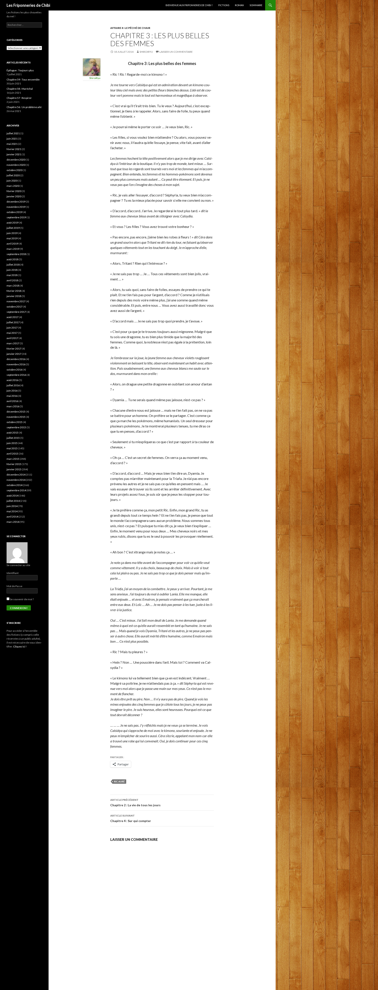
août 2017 (12, 317)
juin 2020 (12, 180)
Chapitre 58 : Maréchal (20, 88)
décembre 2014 (16, 474)
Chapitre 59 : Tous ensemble (23, 79)
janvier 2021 (14, 154)
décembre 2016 (16, 359)
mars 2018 (13, 285)
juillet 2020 (13, 175)
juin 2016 (12, 390)
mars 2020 (13, 185)
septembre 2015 (16, 427)
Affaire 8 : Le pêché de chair (130, 28)
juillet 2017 (13, 322)
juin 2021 (12, 138)
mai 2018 (12, 275)
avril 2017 (12, 338)
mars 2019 (13, 248)
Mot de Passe (14, 586)
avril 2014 (12, 516)
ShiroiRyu (146, 51)
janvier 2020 (14, 196)
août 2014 (12, 495)
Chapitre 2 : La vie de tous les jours (135, 802)
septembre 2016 (16, 374)
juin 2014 (12, 506)
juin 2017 (12, 327)
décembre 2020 (16, 159)
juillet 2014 (13, 500)
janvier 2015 (14, 469)
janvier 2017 (14, 353)
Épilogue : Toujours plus (20, 70)
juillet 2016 (13, 385)
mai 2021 (12, 143)
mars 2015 (13, 458)
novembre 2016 (16, 364)
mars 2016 (13, 406)
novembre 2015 (16, 416)
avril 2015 (12, 453)
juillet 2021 (13, 133)
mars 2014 (13, 521)
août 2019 (12, 222)
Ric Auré (119, 781)
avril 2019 (12, 243)
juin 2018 (12, 269)
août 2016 (12, 380)
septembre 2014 (16, 490)
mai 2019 (12, 238)
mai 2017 (12, 332)
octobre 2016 (14, 369)
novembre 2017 (16, 301)
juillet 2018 (13, 264)
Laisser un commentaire (176, 51)
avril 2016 (12, 401)
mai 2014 (12, 511)
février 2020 (14, 191)
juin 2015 (12, 443)
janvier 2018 (14, 296)
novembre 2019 (16, 206)
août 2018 (12, 259)
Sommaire (256, 5)
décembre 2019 (16, 201)
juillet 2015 (13, 437)
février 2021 (14, 149)
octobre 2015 (14, 422)
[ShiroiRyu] (91, 67)
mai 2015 (12, 448)
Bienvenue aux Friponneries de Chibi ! (189, 5)
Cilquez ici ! (20, 646)
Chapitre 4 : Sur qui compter (130, 818)
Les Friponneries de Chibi (28, 5)
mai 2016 (12, 395)
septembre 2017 (16, 311)
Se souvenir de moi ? (21, 599)
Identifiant (13, 573)
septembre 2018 (16, 254)
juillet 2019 (13, 227)
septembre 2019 (16, 217)
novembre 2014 (16, 479)
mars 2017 (13, 343)
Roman (239, 5)
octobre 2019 (14, 212)
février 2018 (14, 290)
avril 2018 (12, 280)
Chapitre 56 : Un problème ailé (24, 107)
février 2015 (14, 464)
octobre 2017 (14, 306)
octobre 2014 (14, 485)
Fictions (223, 5)
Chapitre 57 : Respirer (19, 98)
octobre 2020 (14, 170)
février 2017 (14, 348)
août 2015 (12, 432)
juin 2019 (12, 233)
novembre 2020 (16, 164)
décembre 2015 (16, 411)
